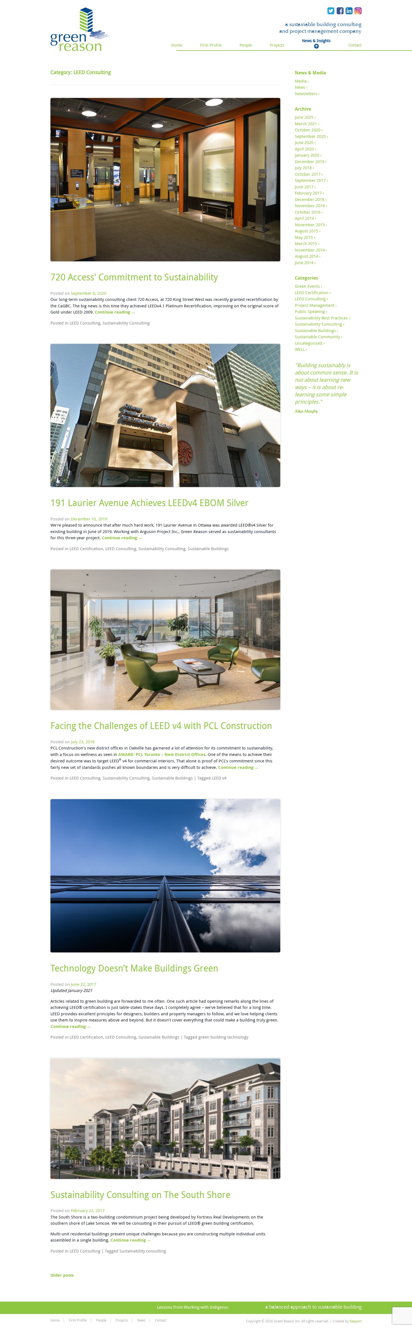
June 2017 (304, 186)
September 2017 (310, 180)
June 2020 (304, 142)
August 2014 (306, 256)
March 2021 (306, 123)
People (246, 45)
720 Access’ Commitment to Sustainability (134, 277)
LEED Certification (86, 548)
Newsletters (306, 93)
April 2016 (304, 218)
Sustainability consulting (142, 1251)
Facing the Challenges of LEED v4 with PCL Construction (161, 725)
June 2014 (304, 262)
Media (301, 81)
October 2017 (307, 174)
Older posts (62, 1275)
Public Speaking (310, 311)
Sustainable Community (317, 336)
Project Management (314, 305)
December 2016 (309, 199)
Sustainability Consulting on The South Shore (140, 1194)
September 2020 (310, 136)
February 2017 (308, 193)
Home (176, 45)
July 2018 (303, 167)
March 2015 (306, 243)
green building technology (223, 1037)
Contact (355, 45)
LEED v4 (219, 778)
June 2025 (304, 117)
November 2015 (310, 224)
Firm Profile (211, 45)
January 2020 (307, 155)
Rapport (355, 1321)
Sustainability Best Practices (321, 318)
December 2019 (309, 161)
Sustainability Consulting (126, 323)
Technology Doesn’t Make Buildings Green (134, 968)
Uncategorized (308, 343)
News (300, 87)
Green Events (307, 286)
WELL (300, 349)
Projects (277, 45)
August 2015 (306, 231)
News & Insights (316, 40)
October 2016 (307, 212)
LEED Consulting (85, 323)
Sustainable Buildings (208, 548)
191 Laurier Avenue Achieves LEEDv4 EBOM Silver (149, 503)
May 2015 (304, 237)
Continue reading (115, 312)
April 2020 (304, 149)
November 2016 (310, 205)
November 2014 (310, 250)
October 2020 (307, 129)
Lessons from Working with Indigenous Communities (189, 1307)
